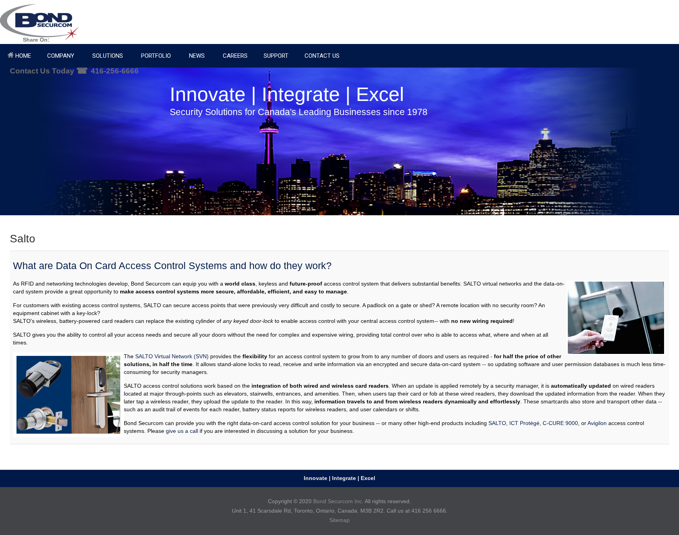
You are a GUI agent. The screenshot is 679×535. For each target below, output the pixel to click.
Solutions (107, 55)
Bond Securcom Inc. (338, 501)
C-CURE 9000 (560, 423)
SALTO (497, 423)
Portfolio (156, 55)
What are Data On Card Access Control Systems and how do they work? (172, 265)
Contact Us (322, 55)
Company (60, 55)
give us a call (182, 431)
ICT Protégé (524, 423)
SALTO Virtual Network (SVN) (172, 356)
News (197, 55)
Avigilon (597, 423)
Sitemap (339, 520)
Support (276, 55)
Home (22, 55)
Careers (235, 55)
